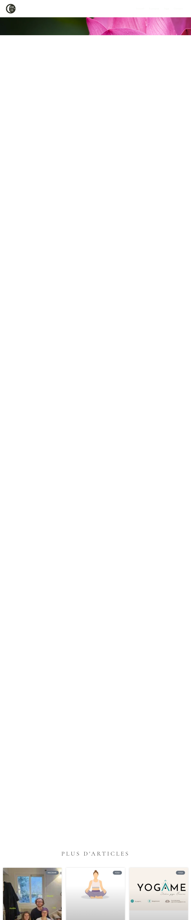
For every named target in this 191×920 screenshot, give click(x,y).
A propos (154, 8)
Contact (178, 8)
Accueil (140, 8)
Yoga (166, 8)
